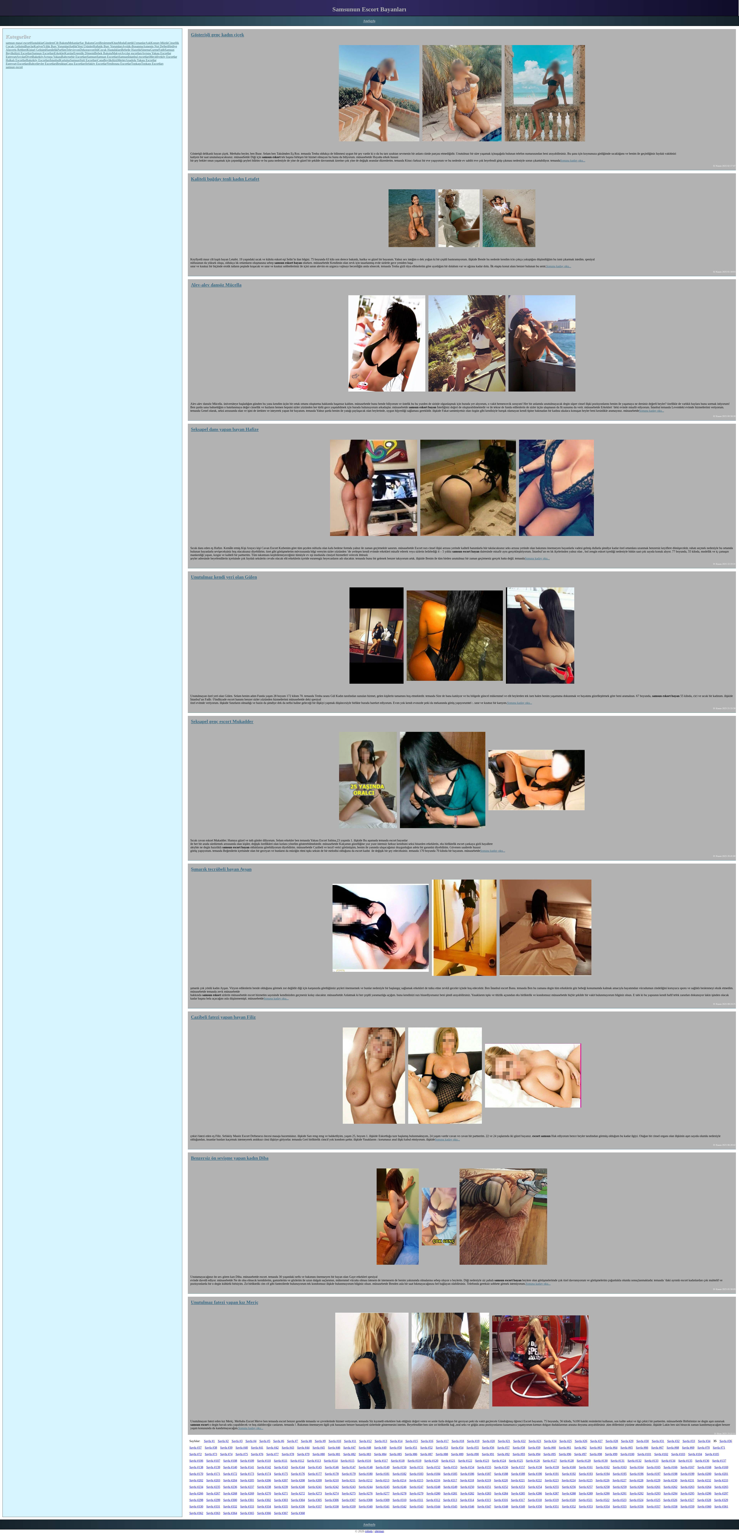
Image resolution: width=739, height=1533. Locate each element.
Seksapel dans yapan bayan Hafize (225, 429)
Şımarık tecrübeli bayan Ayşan (221, 869)
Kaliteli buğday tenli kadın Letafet (225, 178)
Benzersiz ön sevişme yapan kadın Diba (229, 1158)
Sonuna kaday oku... (572, 160)
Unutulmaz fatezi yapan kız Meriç (224, 1302)
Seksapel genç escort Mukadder (222, 721)
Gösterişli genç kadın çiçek (217, 34)
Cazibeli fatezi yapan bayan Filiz (223, 1017)
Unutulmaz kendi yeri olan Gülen (224, 576)
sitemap (379, 1531)
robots (369, 1531)
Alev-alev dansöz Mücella (216, 284)
